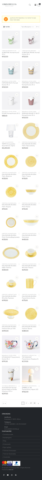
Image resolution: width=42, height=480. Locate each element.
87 (31, 403)
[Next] (38, 403)
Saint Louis (5, 142)
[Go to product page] (11, 40)
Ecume (10, 111)
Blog (4, 441)
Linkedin (15, 475)
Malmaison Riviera (33, 142)
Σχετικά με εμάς (8, 434)
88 (34, 403)
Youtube (7, 475)
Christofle (25, 142)
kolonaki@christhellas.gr (11, 429)
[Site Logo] (9, 5)
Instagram (11, 475)
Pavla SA (11, 469)
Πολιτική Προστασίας (9, 454)
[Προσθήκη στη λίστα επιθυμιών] (19, 51)
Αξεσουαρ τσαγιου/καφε (35, 355)
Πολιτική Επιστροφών (9, 450)
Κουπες (16, 50)
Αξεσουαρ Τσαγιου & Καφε (14, 294)
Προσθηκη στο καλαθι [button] (17, 34)
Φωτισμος (10, 142)
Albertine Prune (26, 50)
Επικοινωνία (6, 444)
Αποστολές (6, 457)
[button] (29, 5)
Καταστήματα (7, 437)
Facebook (3, 475)
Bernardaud (10, 50)
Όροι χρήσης (7, 447)
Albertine (4, 50)
